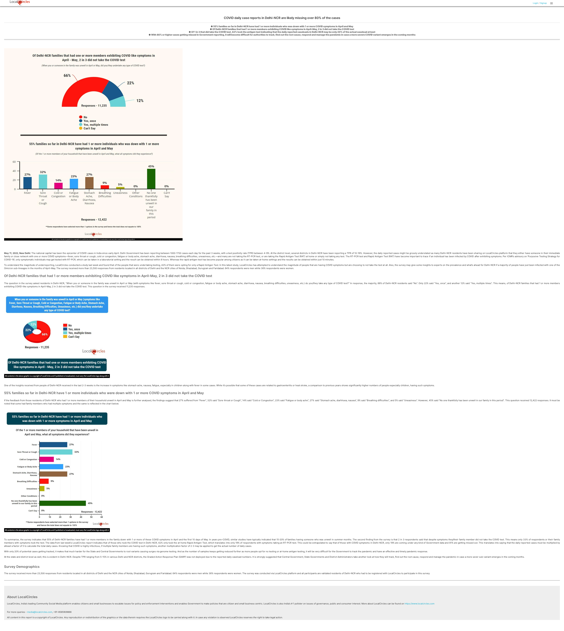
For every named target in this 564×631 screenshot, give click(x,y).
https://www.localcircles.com (419, 603)
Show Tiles (552, 3)
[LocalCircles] (20, 3)
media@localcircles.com (39, 612)
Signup (543, 3)
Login (535, 3)
